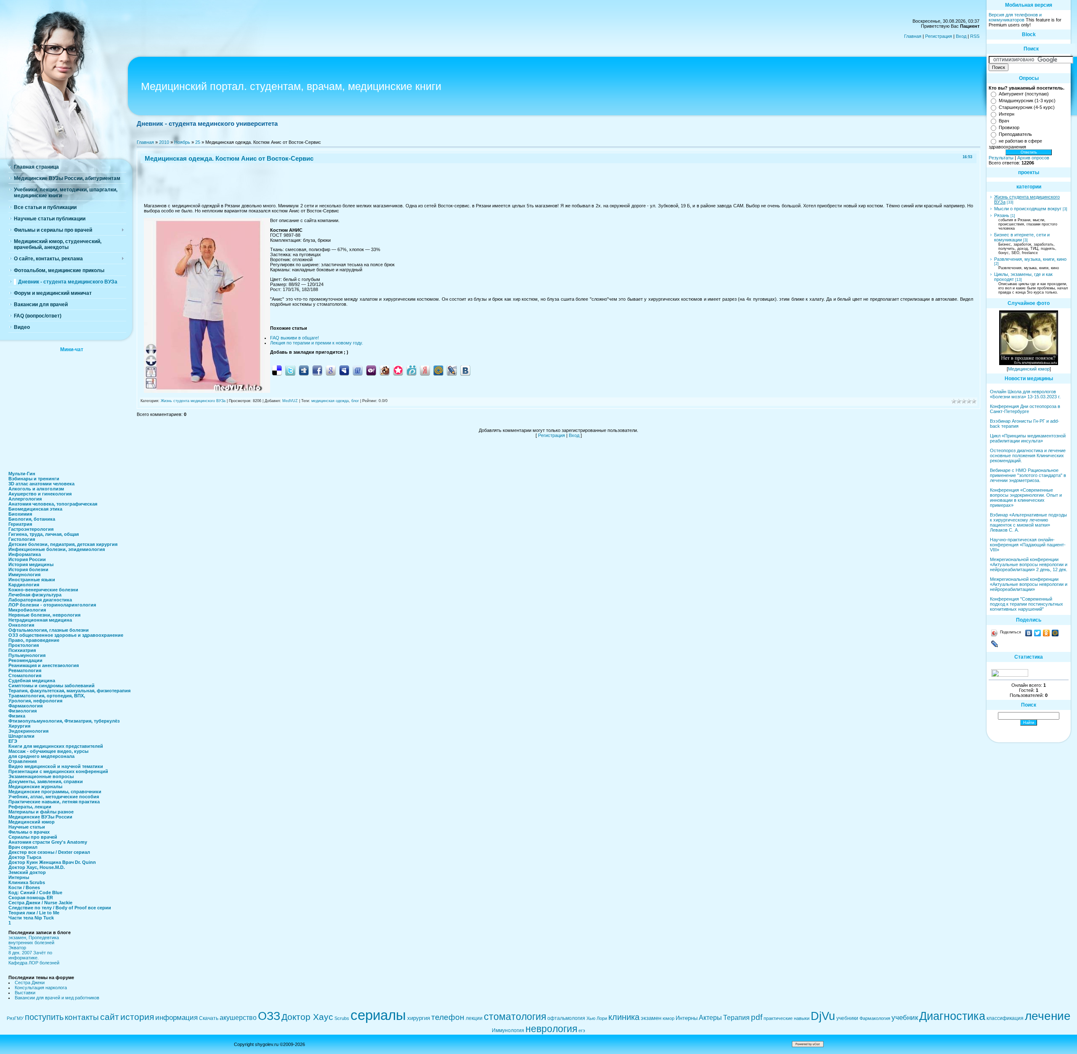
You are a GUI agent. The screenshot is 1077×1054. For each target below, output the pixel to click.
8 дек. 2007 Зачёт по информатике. (30, 955)
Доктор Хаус (307, 1017)
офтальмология (566, 1018)
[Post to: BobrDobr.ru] (384, 370)
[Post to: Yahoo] (371, 370)
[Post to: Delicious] (277, 370)
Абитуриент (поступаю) (1024, 93)
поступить (44, 1017)
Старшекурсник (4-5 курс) (1027, 107)
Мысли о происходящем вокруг (1027, 208)
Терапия (736, 1017)
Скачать (208, 1018)
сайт (109, 1017)
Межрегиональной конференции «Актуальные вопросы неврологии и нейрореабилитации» (1028, 584)
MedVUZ (290, 401)
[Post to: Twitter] (290, 370)
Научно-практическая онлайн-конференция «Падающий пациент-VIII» (1028, 544)
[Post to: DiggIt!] (303, 370)
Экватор (17, 947)
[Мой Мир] (1055, 633)
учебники (847, 1018)
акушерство (238, 1017)
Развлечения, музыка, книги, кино (1030, 259)
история (137, 1017)
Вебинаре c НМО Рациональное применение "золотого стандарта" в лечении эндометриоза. (1028, 475)
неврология (551, 1028)
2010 (164, 142)
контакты (82, 1017)
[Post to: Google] (330, 370)
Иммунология (508, 1030)
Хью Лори (596, 1018)
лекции (474, 1018)
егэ (581, 1030)
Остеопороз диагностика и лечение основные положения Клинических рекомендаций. (1028, 455)
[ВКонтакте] (1028, 633)
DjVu (823, 1016)
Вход (961, 36)
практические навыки (786, 1018)
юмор (668, 1018)
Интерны (687, 1018)
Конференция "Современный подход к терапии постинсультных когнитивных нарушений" (1026, 604)
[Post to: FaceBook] (317, 370)
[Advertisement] (71, 409)
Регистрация (938, 36)
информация (176, 1017)
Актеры (710, 1017)
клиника (623, 1017)
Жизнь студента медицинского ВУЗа (193, 401)
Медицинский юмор (1029, 368)
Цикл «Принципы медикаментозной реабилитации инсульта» (1028, 438)
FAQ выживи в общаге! (294, 337)
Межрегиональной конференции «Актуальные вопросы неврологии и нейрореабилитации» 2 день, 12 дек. (1028, 564)
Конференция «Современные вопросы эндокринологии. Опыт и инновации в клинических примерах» (1026, 497)
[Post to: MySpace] (344, 370)
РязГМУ (15, 1018)
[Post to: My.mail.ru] (438, 370)
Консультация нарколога (41, 987)
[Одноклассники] (1046, 633)
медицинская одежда (330, 401)
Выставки (25, 992)
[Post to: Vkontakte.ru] (465, 370)
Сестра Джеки (30, 982)
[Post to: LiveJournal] (452, 370)
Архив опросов (1033, 157)
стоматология (515, 1016)
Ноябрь (182, 142)
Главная (912, 36)
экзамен (651, 1018)
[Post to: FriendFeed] (357, 370)
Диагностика (952, 1016)
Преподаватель (1015, 134)
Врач (1004, 120)
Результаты (1001, 157)
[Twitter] (1037, 633)
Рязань (1001, 215)
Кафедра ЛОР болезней (33, 962)
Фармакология (874, 1018)
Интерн (1006, 114)
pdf (756, 1017)
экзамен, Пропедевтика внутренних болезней (33, 940)
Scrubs (341, 1018)
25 (197, 142)
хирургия (418, 1018)
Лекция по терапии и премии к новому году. (316, 342)
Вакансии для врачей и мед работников (57, 997)
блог (355, 401)
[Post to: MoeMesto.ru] (411, 370)
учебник (904, 1017)
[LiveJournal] (994, 643)
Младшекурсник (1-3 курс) (1027, 100)
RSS (974, 36)
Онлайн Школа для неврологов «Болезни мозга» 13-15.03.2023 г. (1025, 394)
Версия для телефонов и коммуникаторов (1015, 17)
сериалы (378, 1015)
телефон (447, 1017)
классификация (1005, 1018)
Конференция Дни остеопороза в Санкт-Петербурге (1025, 409)
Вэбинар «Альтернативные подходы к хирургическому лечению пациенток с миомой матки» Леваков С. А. (1028, 522)
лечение (1048, 1015)
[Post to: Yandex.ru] (425, 370)
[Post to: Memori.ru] (398, 370)
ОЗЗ (269, 1016)
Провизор (1009, 127)
